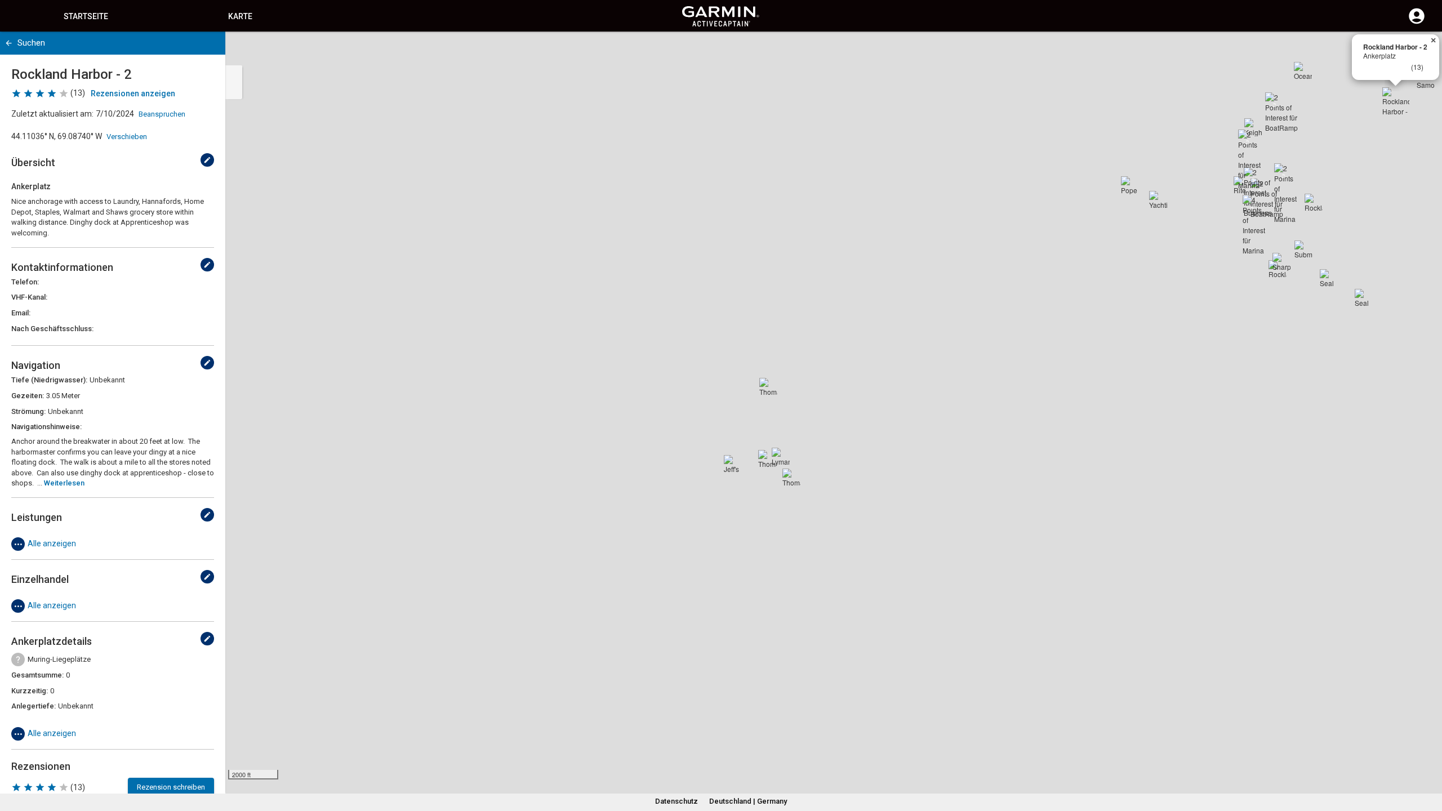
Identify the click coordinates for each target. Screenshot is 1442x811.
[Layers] (1422, 50)
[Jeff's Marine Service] (733, 464)
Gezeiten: (27, 395)
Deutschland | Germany (748, 801)
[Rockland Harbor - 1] (1314, 203)
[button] (1427, 759)
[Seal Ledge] (1329, 278)
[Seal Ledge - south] (1364, 298)
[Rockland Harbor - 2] (1395, 100)
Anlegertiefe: (33, 706)
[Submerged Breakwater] (1303, 249)
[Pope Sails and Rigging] (1130, 185)
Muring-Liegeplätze (59, 659)
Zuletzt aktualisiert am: (52, 113)
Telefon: (25, 282)
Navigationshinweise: (46, 426)
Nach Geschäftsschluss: (52, 328)
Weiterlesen (64, 483)
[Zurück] (8, 43)
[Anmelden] (1417, 22)
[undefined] (207, 160)
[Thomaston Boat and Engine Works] (768, 387)
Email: (20, 313)
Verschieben (126, 136)
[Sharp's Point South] (1281, 262)
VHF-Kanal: (29, 297)
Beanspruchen (162, 114)
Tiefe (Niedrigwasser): (49, 380)
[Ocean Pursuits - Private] (1303, 71)
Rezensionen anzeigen (133, 93)
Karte (240, 16)
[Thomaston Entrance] (791, 478)
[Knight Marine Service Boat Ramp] (1253, 127)
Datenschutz (676, 801)
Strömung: (28, 411)
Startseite (86, 16)
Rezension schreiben (171, 787)
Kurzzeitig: (29, 691)
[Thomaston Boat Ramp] (767, 459)
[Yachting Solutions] (1158, 200)
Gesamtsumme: (37, 675)
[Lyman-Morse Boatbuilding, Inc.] (781, 457)
